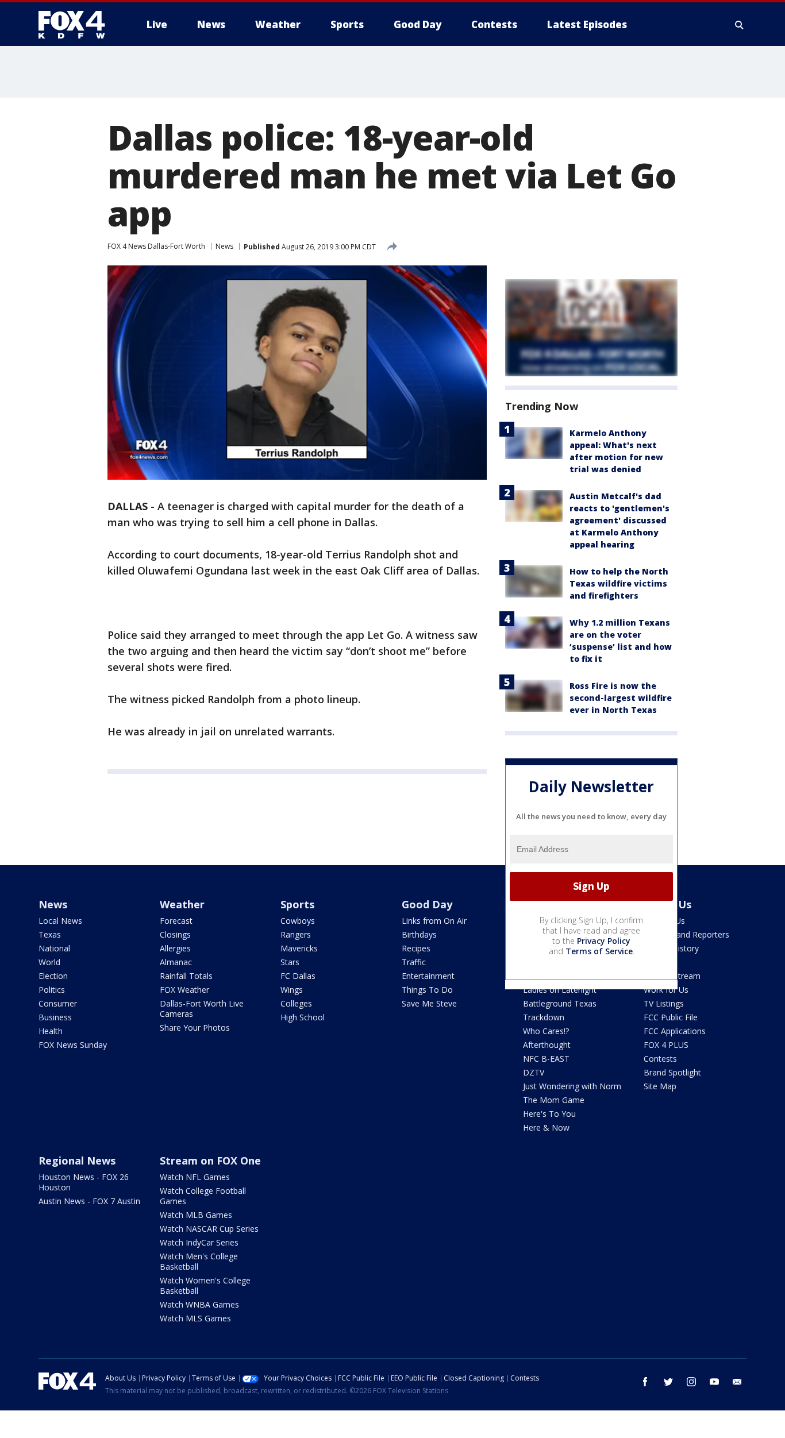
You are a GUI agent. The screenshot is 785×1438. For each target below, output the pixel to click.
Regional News (77, 1160)
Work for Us (666, 989)
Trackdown (543, 1017)
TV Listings (664, 1003)
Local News (60, 920)
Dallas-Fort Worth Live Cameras (202, 1008)
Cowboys (297, 920)
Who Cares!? (546, 1031)
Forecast (176, 920)
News (224, 246)
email (737, 1382)
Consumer (58, 1003)
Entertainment (428, 975)
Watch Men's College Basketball (199, 1261)
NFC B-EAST (546, 1058)
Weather (182, 904)
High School (302, 1017)
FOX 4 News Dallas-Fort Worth (156, 246)
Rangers (295, 934)
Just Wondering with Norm (572, 1086)
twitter (668, 1382)
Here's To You (549, 1113)
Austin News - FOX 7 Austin (89, 1201)
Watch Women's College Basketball (205, 1285)
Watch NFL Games (195, 1176)
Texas (50, 934)
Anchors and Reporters (686, 934)
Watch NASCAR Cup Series (209, 1228)
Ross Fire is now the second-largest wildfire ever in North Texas (620, 697)
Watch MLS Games (195, 1318)
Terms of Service (599, 951)
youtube (714, 1382)
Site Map (660, 1086)
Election (53, 975)
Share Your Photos (195, 1027)
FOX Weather (184, 989)
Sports (297, 904)
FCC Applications (675, 1031)
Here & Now (546, 1127)
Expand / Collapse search (739, 24)
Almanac (176, 962)
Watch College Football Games (203, 1195)
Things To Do (427, 989)
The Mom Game (553, 1099)
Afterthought (547, 1044)
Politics (52, 989)
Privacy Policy (603, 940)
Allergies (175, 948)
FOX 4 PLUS (666, 1044)
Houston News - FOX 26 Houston (84, 1182)
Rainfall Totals (186, 975)
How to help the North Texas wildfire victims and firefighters (618, 583)
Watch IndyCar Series (199, 1242)
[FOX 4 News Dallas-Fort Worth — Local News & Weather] (76, 24)
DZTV (533, 1072)
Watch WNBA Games (199, 1304)
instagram (691, 1382)
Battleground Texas (560, 1003)
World (49, 962)
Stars (289, 962)
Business (55, 1017)
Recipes (416, 948)
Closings (175, 934)
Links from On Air (434, 920)
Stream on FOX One (210, 1160)
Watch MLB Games (196, 1214)
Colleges (296, 1003)
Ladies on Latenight (560, 989)
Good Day (427, 904)
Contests (660, 1058)
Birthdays (419, 934)
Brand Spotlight (672, 1072)
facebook (645, 1382)
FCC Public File (671, 1017)
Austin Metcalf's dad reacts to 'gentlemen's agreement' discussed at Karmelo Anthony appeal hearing (619, 520)
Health (51, 1031)
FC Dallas (297, 975)
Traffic (414, 962)
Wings (291, 989)
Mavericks (299, 948)
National (54, 948)
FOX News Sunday (73, 1044)
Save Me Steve (429, 1003)
